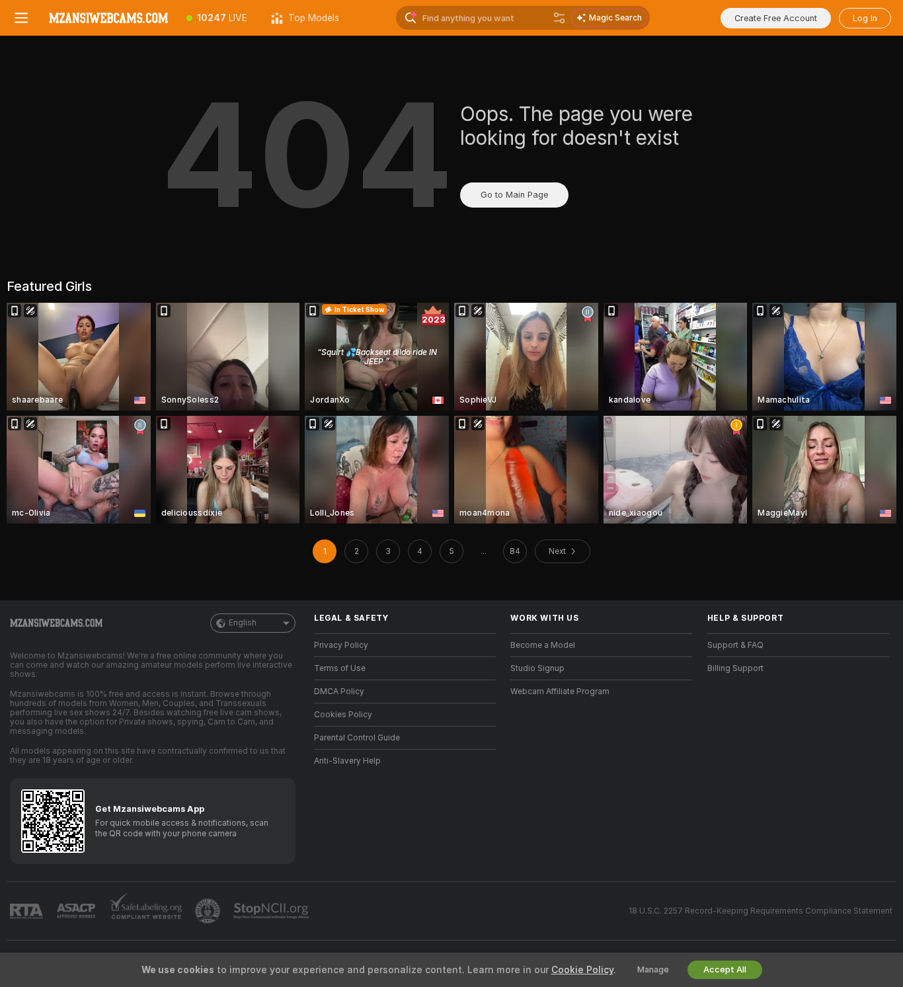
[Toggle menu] (21, 18)
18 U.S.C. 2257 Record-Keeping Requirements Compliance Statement (760, 911)
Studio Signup (537, 668)
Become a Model (542, 645)
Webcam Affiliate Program (559, 691)
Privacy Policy (341, 645)
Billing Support (735, 668)
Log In (865, 18)
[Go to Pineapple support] (209, 911)
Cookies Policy (343, 714)
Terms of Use (340, 668)
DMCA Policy (339, 691)
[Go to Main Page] (108, 18)
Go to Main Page (514, 195)
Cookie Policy (582, 970)
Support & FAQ (735, 645)
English (242, 622)
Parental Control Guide (357, 737)
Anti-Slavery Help (347, 761)
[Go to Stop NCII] (272, 911)
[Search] (559, 18)
